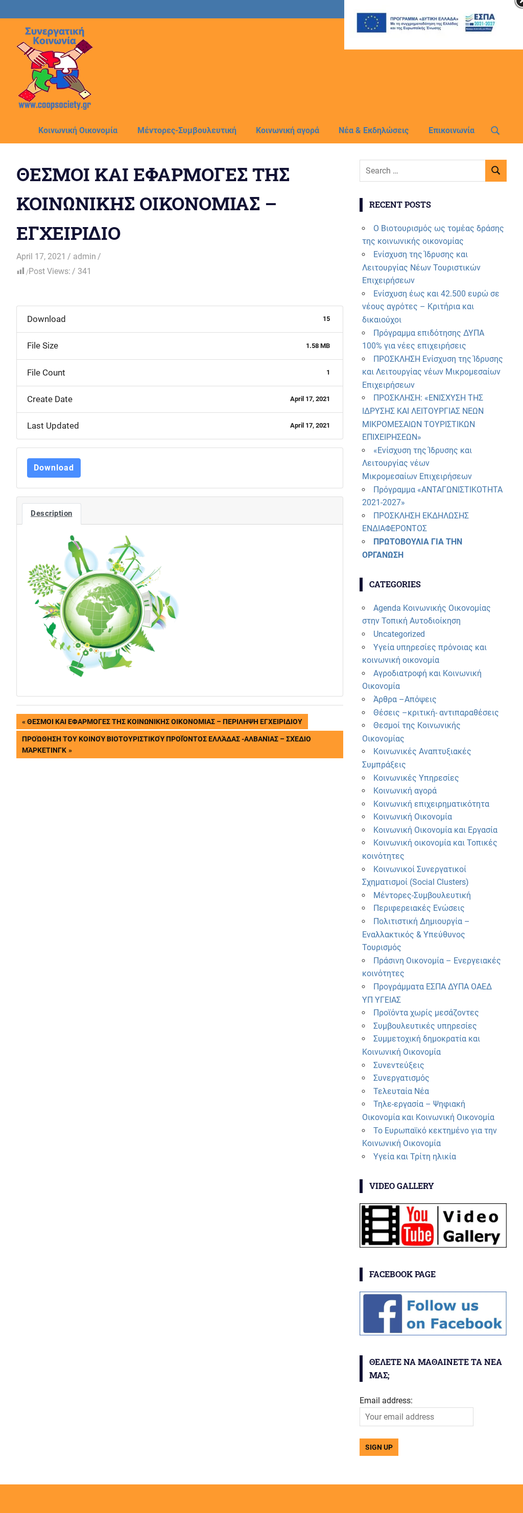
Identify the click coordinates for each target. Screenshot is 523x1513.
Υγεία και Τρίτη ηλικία (414, 1156)
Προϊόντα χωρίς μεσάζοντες (426, 1013)
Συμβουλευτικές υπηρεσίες (425, 1026)
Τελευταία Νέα (401, 1091)
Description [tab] (52, 513)
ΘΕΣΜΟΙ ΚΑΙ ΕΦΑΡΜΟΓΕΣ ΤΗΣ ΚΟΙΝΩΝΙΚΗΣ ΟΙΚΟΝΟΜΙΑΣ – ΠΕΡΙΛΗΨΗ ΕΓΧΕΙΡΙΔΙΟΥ (164, 723)
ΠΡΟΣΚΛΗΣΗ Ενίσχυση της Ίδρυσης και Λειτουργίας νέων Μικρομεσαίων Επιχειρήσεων (432, 372)
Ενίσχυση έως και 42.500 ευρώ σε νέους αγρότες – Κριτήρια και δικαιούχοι (431, 307)
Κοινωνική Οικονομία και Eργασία (435, 830)
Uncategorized (399, 634)
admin (84, 256)
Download (54, 468)
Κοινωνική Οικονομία (77, 130)
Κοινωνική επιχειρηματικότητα (431, 804)
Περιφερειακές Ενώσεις (419, 908)
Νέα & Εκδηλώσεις (374, 130)
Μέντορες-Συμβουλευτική (186, 130)
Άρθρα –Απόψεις (405, 699)
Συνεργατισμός (401, 1078)
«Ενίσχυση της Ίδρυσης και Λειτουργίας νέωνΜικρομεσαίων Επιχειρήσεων (417, 463)
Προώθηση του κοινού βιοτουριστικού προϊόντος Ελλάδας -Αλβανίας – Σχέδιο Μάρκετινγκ (166, 744)
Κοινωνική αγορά (287, 130)
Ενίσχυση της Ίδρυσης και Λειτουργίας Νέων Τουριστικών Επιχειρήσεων (421, 267)
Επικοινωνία (451, 130)
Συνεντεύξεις (398, 1065)
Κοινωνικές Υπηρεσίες (416, 778)
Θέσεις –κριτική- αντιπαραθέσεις (436, 712)
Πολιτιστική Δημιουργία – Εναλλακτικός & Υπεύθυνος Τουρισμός (416, 934)
